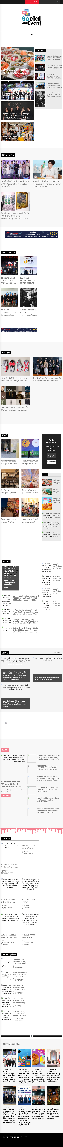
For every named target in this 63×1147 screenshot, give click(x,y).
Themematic (15, 1137)
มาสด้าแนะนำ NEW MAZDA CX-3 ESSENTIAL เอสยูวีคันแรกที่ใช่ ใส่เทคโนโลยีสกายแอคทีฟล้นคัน (48, 779)
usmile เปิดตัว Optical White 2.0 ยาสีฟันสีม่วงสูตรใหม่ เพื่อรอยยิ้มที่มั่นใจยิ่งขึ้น (15, 184)
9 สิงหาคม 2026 (7, 907)
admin (8, 77)
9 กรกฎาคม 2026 (28, 942)
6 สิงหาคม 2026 (19, 1018)
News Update (19, 967)
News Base (6, 1137)
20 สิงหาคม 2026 (8, 872)
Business (5, 873)
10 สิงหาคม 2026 (19, 1005)
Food (27, 77)
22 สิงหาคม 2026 (18, 77)
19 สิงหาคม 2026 (28, 853)
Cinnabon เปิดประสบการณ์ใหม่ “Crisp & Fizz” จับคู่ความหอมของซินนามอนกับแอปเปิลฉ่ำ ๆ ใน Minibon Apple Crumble (38, 1077)
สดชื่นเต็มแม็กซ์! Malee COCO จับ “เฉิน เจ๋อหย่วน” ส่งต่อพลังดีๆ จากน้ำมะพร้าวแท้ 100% (47, 184)
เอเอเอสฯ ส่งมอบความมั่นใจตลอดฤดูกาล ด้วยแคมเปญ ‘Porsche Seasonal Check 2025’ (48, 811)
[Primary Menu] (31, 34)
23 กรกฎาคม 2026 (8, 942)
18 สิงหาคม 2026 (19, 979)
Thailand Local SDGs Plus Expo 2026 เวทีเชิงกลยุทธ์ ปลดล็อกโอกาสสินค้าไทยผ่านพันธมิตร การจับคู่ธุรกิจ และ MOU (17, 95)
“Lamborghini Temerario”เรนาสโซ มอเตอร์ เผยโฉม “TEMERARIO (48, 800)
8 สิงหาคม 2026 (28, 907)
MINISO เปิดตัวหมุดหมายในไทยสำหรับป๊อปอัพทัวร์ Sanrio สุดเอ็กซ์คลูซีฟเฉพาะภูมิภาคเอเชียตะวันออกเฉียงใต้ (54, 59)
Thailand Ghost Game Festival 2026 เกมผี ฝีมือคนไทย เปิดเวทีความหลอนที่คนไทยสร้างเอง (54, 68)
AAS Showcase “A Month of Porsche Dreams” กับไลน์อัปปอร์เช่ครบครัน (47, 789)
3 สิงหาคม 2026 (52, 1107)
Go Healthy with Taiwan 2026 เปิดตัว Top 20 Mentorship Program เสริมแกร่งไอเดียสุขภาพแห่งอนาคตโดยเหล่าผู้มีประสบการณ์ (25, 631)
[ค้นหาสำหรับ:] (49, 2)
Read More (6, 795)
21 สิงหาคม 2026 (19, 966)
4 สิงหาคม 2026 (22, 1107)
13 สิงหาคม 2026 (19, 992)
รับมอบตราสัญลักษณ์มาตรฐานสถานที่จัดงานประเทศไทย (29, 463)
